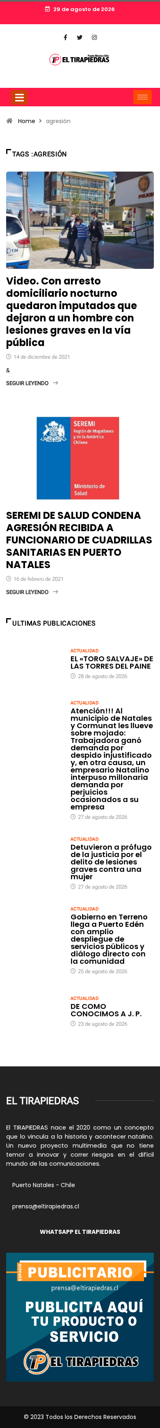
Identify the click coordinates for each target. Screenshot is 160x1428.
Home (26, 121)
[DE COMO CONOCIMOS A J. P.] (34, 1010)
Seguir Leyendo (27, 383)
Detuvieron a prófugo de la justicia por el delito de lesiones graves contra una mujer (111, 862)
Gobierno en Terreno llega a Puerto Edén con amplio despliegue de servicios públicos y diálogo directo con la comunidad (109, 939)
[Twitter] (79, 38)
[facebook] (65, 38)
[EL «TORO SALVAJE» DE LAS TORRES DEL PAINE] (34, 663)
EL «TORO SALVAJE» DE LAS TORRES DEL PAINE (112, 662)
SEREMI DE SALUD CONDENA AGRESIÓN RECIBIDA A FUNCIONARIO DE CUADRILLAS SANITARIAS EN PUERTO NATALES (79, 540)
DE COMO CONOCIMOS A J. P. (106, 1010)
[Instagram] (94, 38)
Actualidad (84, 650)
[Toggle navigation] (19, 97)
